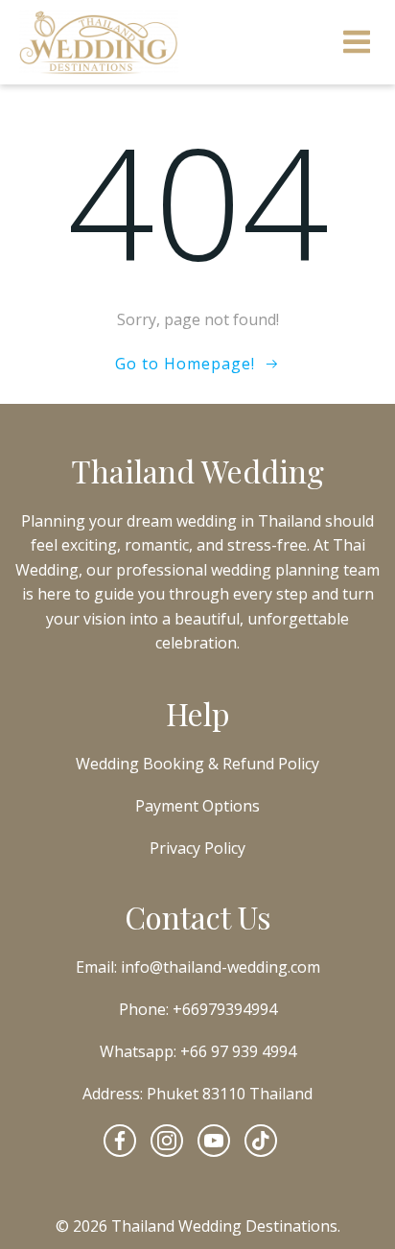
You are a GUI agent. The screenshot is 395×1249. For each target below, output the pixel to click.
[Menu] (357, 42)
